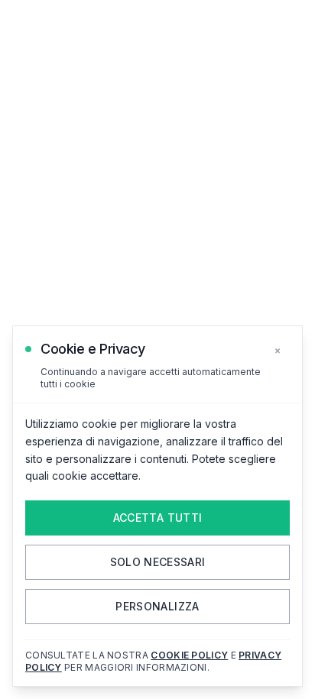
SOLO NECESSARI (158, 561)
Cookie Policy (189, 655)
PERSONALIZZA (157, 606)
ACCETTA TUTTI (158, 517)
